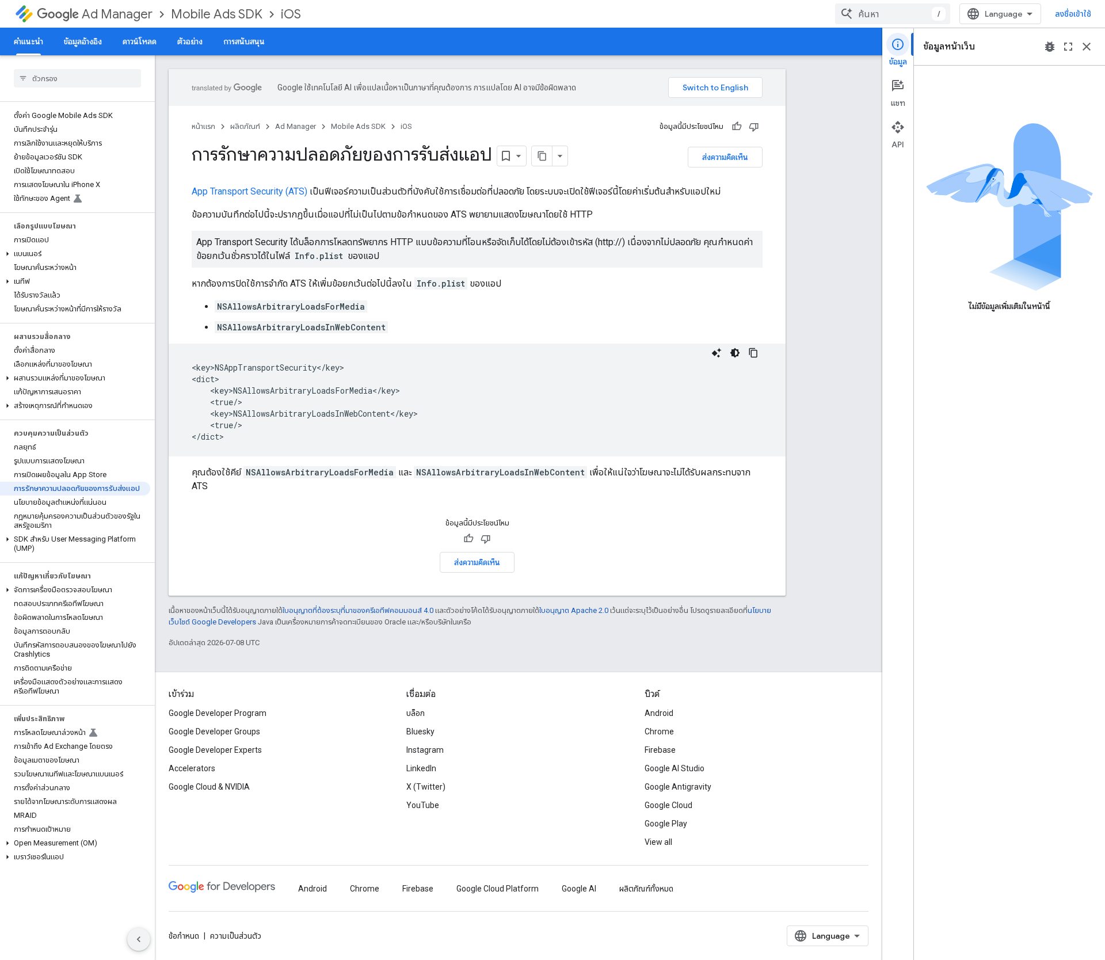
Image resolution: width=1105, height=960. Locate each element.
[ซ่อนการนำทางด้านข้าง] (138, 939)
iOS (291, 14)
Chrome (659, 731)
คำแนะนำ (28, 41)
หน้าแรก (203, 126)
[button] (75, 254)
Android (659, 713)
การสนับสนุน (244, 41)
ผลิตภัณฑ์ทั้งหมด (646, 888)
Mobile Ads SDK (216, 14)
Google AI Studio (674, 768)
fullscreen (1068, 47)
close (1086, 47)
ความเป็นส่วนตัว (235, 935)
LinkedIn (421, 768)
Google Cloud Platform (497, 888)
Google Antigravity (678, 786)
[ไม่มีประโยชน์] (754, 126)
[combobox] (892, 13)
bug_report (1050, 47)
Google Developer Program (217, 713)
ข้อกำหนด (184, 935)
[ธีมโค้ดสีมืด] (735, 353)
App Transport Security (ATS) (249, 191)
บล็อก (415, 713)
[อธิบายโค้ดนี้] (716, 353)
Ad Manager (117, 14)
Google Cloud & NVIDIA (209, 786)
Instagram (425, 750)
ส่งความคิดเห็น (725, 157)
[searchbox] (77, 78)
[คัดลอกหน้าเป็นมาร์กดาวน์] (542, 156)
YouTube (422, 805)
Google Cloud (668, 805)
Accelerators (192, 768)
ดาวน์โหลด (140, 41)
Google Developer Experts (215, 750)
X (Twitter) (425, 786)
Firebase (660, 750)
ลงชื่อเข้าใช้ (1073, 13)
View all (658, 842)
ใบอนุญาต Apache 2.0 (573, 610)
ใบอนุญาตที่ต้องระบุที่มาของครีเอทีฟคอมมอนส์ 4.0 (358, 610)
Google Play (666, 823)
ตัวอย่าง (190, 41)
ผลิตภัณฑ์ (245, 126)
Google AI (579, 888)
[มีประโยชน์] (736, 126)
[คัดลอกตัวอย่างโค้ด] (753, 353)
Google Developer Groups (214, 731)
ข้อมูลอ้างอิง (83, 41)
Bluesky (420, 731)
